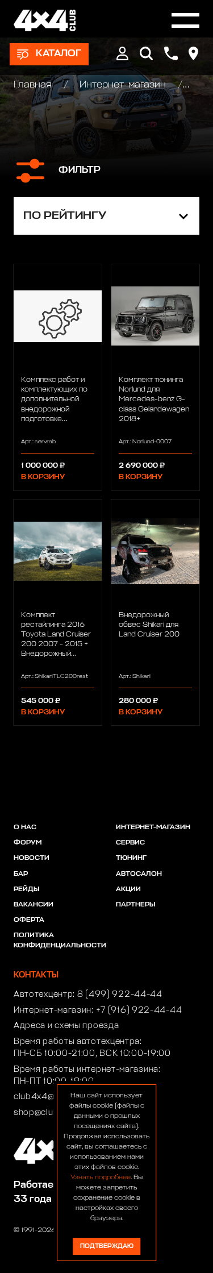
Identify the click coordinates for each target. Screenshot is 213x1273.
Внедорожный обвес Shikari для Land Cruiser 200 (149, 624)
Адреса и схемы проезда (66, 1026)
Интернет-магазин (122, 85)
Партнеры (135, 904)
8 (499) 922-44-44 (119, 995)
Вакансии (33, 904)
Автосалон (139, 874)
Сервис (130, 842)
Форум (27, 842)
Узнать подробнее (100, 1177)
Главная (34, 85)
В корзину (43, 477)
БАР (21, 874)
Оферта (29, 920)
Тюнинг (131, 858)
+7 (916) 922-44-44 (139, 1010)
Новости (31, 858)
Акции (128, 889)
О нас (25, 827)
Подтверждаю (106, 1246)
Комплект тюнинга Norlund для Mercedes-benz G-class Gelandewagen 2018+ (154, 399)
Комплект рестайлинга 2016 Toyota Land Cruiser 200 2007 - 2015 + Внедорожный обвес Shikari (56, 634)
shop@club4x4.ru (50, 1113)
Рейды (26, 889)
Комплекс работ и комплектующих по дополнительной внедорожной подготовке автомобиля (54, 399)
